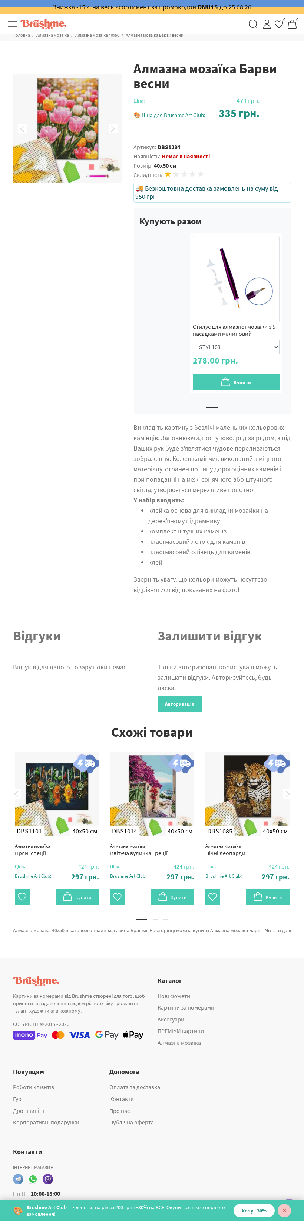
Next (113, 128)
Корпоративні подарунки (46, 1122)
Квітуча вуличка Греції (139, 850)
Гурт (18, 1099)
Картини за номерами (186, 1007)
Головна (22, 35)
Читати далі (278, 930)
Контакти (121, 1099)
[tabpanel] (236, 313)
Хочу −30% (254, 1210)
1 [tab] (212, 407)
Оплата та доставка (134, 1087)
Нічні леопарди (225, 850)
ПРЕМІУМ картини (181, 1030)
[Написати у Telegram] (18, 1179)
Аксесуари (171, 1019)
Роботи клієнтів (33, 1087)
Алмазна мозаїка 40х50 (97, 35)
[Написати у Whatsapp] (33, 1179)
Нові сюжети (174, 996)
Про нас (119, 1110)
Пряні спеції (32, 850)
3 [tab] (165, 919)
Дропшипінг (29, 1110)
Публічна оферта (131, 1122)
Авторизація (180, 704)
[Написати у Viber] (48, 1179)
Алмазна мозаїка (52, 35)
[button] (196, 113)
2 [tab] (155, 919)
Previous (22, 128)
